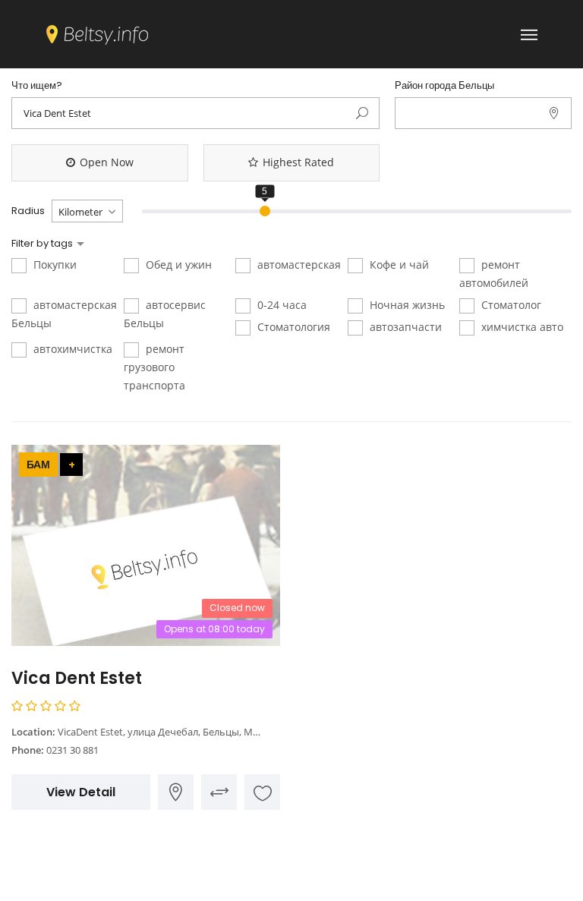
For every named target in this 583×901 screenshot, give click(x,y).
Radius (28, 211)
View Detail (80, 792)
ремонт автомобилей (493, 273)
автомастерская (297, 264)
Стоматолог (509, 305)
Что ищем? (36, 86)
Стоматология (292, 327)
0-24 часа (280, 305)
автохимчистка (71, 349)
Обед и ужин (177, 264)
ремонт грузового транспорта (154, 367)
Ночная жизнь (406, 305)
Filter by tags (43, 244)
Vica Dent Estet (76, 678)
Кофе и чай (398, 264)
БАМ (38, 464)
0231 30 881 (72, 750)
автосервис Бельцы (165, 314)
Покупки (53, 264)
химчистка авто (520, 327)
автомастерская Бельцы (64, 314)
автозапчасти (404, 327)
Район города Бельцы (444, 86)
